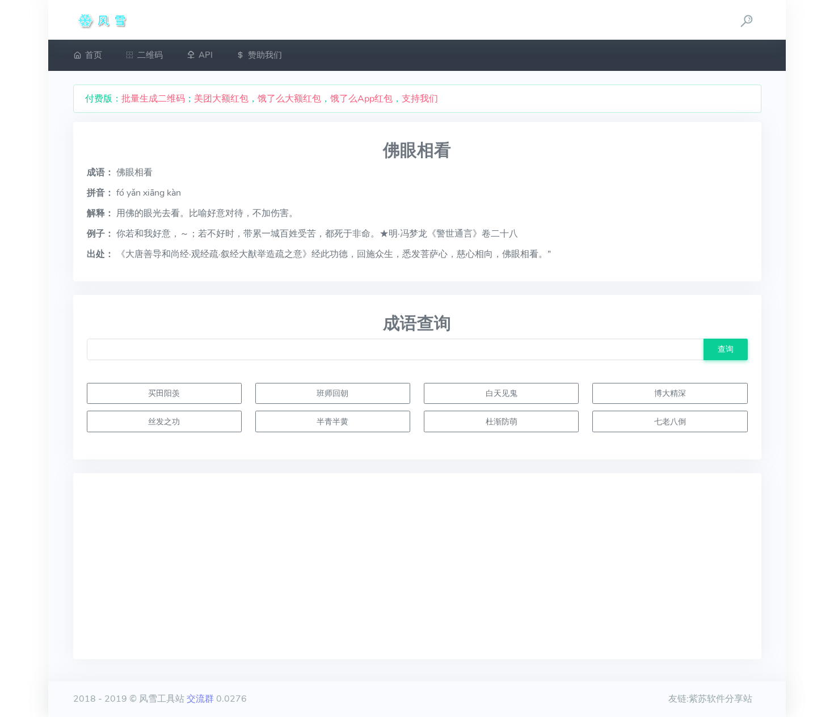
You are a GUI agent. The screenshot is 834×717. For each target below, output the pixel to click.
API (206, 55)
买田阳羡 (164, 393)
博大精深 (670, 393)
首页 (93, 55)
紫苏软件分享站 (720, 699)
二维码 (150, 55)
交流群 (200, 699)
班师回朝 (332, 393)
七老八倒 (670, 421)
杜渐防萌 (501, 421)
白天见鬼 (501, 393)
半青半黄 (332, 421)
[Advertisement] (417, 566)
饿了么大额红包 (289, 98)
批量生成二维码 (153, 98)
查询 (726, 349)
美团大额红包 (221, 98)
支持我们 (420, 98)
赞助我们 (265, 55)
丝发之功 (164, 421)
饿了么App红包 (361, 98)
